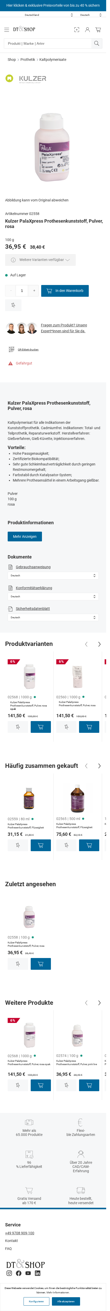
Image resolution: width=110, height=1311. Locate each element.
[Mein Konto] (87, 29)
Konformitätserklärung (34, 588)
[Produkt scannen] (76, 29)
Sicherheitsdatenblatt (33, 609)
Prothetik (27, 60)
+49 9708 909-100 (19, 1233)
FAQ (8, 1249)
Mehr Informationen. (58, 1292)
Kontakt (11, 1241)
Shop (12, 60)
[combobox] (49, 15)
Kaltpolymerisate (52, 60)
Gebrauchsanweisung (33, 567)
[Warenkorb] (99, 29)
